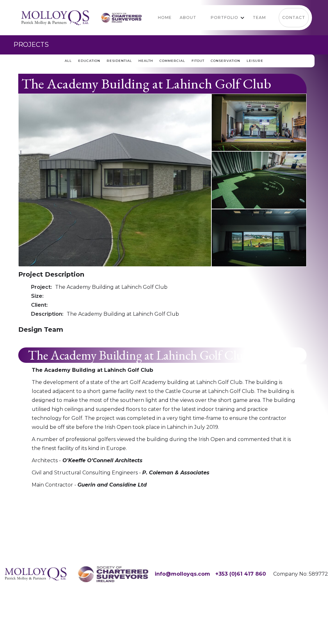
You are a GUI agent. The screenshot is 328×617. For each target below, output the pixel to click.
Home (165, 17)
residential (119, 61)
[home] (55, 17)
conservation (225, 61)
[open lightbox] (114, 180)
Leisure (255, 61)
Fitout (198, 61)
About (188, 17)
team (259, 17)
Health (145, 61)
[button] (224, 17)
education (89, 61)
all (68, 61)
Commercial (172, 61)
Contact (293, 17)
